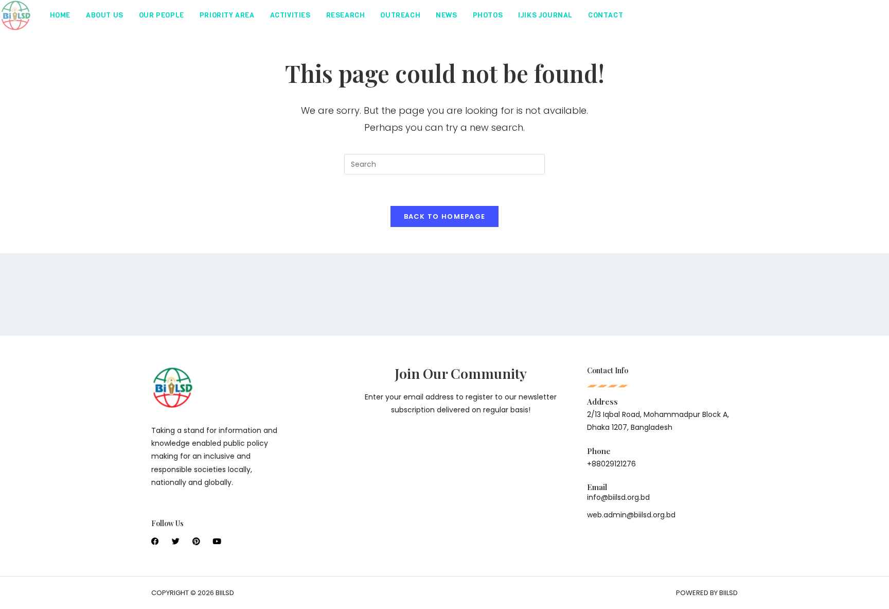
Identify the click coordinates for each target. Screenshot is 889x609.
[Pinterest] (196, 541)
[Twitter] (176, 541)
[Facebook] (155, 541)
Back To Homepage (445, 216)
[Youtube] (217, 541)
